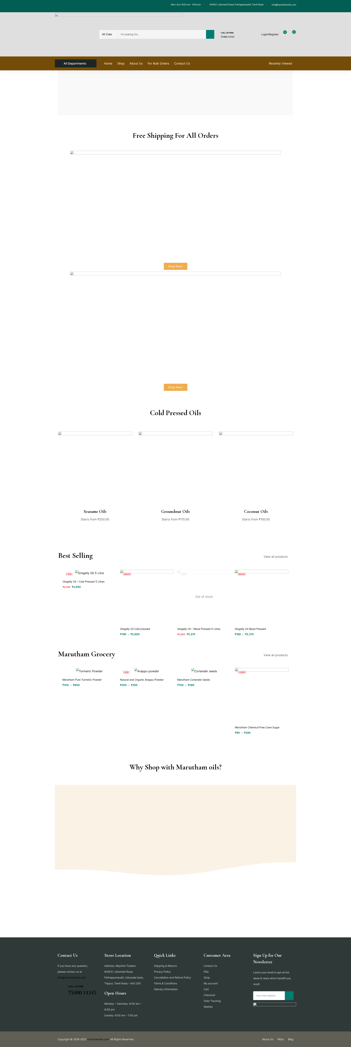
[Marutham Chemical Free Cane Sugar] (262, 695)
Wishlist (208, 1006)
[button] (175, 266)
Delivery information (166, 989)
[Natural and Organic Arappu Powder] (147, 671)
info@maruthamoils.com (72, 977)
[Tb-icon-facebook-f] (57, 6)
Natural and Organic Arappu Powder (142, 679)
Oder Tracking (212, 1000)
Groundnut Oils (175, 511)
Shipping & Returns (165, 965)
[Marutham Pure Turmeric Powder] (89, 671)
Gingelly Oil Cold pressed (135, 628)
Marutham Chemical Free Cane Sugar (257, 727)
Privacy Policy (162, 971)
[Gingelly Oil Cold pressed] (147, 596)
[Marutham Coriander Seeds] (204, 671)
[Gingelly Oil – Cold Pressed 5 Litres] (89, 573)
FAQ (206, 971)
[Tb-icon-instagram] (71, 6)
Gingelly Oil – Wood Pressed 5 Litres (198, 628)
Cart (206, 989)
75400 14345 (227, 36)
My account (211, 983)
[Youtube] (78, 6)
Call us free (227, 33)
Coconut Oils (256, 511)
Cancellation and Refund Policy (172, 977)
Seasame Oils (95, 511)
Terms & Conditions (165, 983)
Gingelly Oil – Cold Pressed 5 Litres (83, 581)
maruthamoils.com (98, 1039)
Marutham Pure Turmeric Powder (82, 679)
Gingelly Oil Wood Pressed (250, 628)
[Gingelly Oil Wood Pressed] (261, 596)
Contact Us (210, 965)
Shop (207, 977)
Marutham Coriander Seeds (193, 679)
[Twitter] (64, 6)
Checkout (209, 995)
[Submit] (289, 995)
